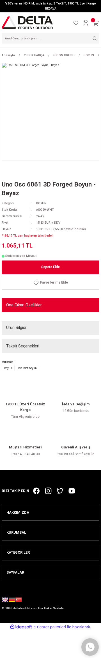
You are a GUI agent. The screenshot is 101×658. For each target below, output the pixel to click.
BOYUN (41, 203)
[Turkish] (18, 600)
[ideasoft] (21, 627)
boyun (8, 368)
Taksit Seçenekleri (22, 346)
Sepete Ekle (50, 267)
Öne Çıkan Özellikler (24, 304)
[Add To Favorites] (50, 283)
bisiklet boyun (27, 368)
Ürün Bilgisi (16, 327)
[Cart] (96, 22)
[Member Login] (85, 22)
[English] (5, 600)
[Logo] (27, 22)
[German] (11, 600)
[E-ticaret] (49, 627)
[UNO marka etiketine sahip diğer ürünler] (18, 171)
